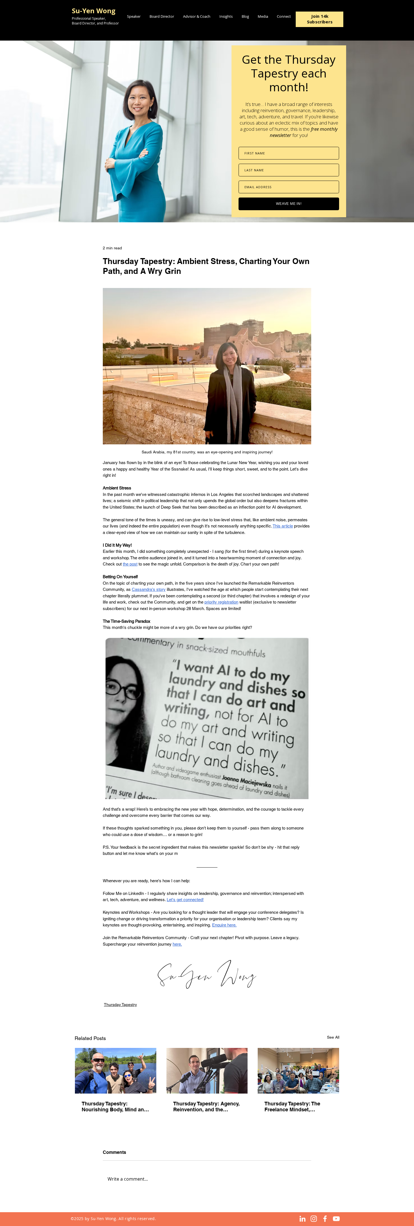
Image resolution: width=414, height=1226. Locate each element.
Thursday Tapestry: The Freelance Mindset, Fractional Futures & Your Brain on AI (295, 1106)
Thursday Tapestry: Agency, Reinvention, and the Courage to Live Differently (206, 1106)
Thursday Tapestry (120, 1004)
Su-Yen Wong (93, 10)
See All (333, 1037)
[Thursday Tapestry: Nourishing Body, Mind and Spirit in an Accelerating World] (115, 1071)
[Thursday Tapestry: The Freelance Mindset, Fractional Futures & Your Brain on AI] (298, 1071)
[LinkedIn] (302, 1218)
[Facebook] (325, 1218)
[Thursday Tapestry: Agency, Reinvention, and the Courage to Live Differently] (207, 1071)
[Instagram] (314, 1218)
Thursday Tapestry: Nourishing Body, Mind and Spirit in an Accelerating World (114, 1106)
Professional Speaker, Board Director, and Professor (95, 20)
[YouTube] (336, 1218)
